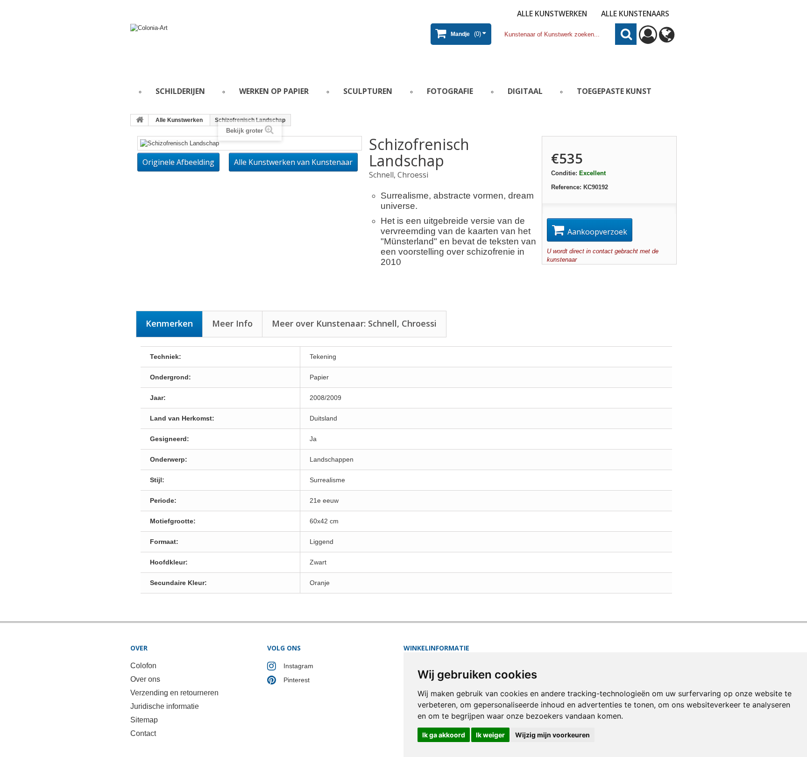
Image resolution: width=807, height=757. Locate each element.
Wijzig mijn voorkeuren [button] (552, 735)
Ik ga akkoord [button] (443, 735)
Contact (143, 733)
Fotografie (450, 91)
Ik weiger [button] (490, 735)
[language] (666, 39)
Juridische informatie (164, 706)
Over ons (145, 679)
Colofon (143, 666)
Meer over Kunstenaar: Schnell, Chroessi (354, 323)
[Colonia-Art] (221, 45)
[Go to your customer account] (648, 39)
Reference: (566, 187)
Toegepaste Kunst (614, 91)
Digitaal (525, 91)
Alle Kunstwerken (552, 13)
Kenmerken (169, 323)
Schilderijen (180, 91)
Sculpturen (367, 91)
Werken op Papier (274, 91)
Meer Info (232, 323)
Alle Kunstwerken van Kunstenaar (293, 162)
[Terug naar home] (140, 120)
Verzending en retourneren (174, 693)
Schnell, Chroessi (398, 175)
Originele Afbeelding (178, 162)
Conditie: (564, 173)
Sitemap (144, 720)
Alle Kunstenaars (635, 13)
